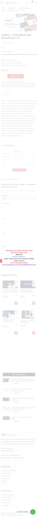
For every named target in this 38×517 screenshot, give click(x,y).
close (36, 248)
